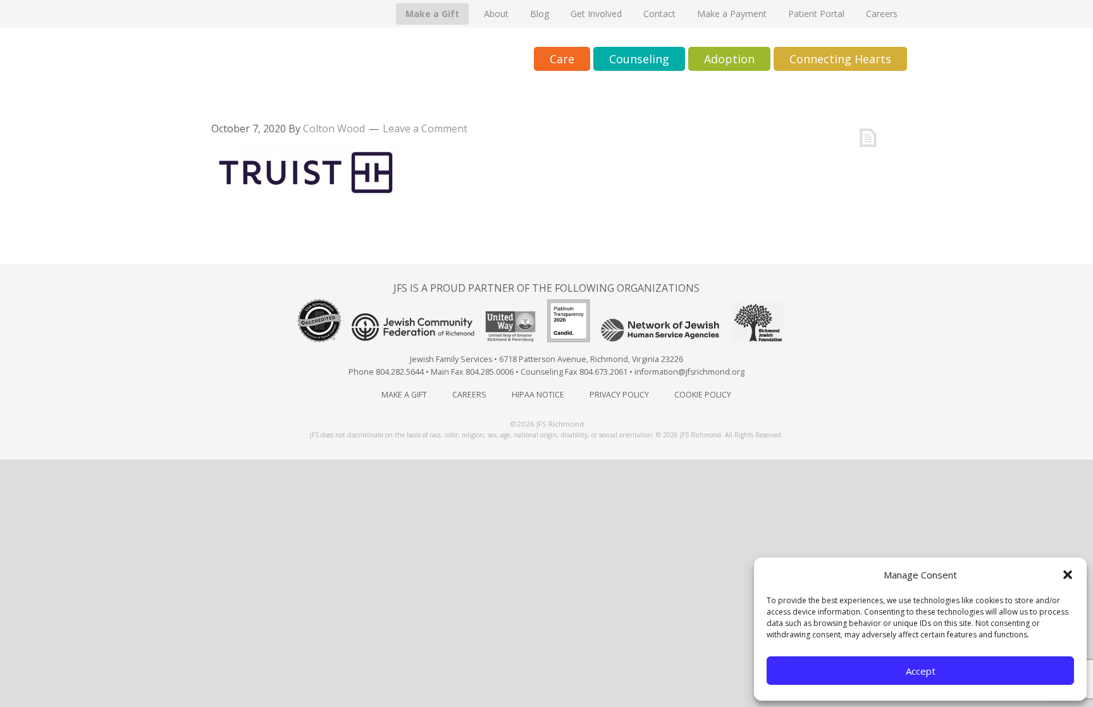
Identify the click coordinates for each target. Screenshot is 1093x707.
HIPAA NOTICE (538, 394)
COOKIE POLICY (702, 394)
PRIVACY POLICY (619, 394)
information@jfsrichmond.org (689, 371)
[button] (1067, 574)
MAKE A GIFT (404, 394)
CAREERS (469, 394)
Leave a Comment (425, 128)
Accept (921, 671)
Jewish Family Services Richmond (328, 59)
